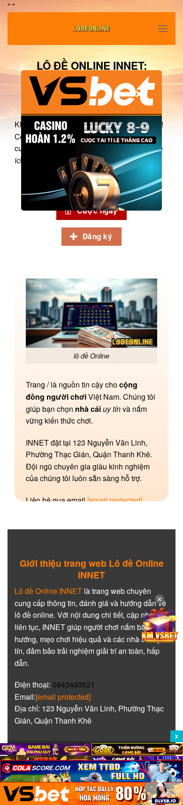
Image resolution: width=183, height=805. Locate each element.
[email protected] (114, 500)
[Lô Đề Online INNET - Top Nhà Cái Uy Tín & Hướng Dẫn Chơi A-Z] (91, 28)
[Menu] (162, 28)
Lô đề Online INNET (48, 590)
